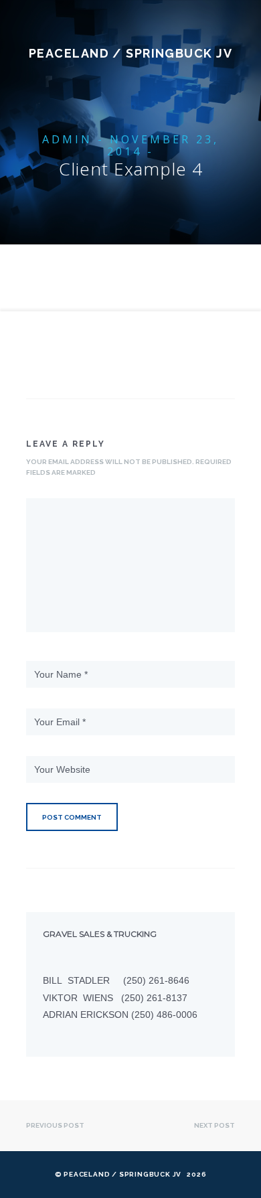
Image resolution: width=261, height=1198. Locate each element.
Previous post (55, 1125)
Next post (214, 1125)
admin (67, 139)
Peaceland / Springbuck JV (130, 53)
